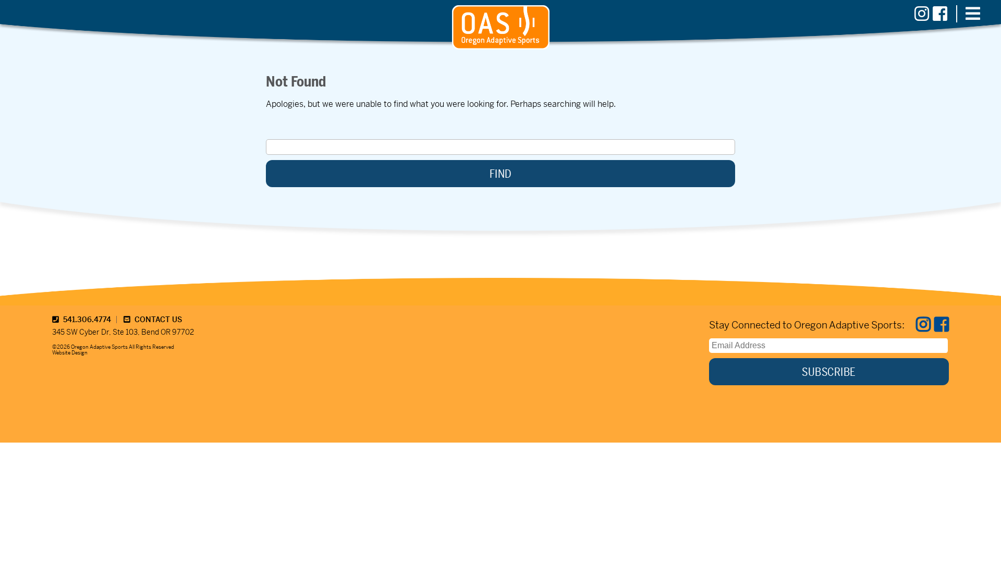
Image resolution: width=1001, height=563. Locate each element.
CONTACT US (156, 319)
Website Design (70, 352)
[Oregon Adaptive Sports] (501, 46)
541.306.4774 (85, 319)
